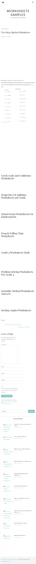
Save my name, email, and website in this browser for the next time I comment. (9, 390)
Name (3, 366)
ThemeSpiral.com (5, 561)
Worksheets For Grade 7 (24, 327)
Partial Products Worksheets (13, 324)
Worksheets (5, 29)
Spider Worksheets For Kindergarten (22, 461)
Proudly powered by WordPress (9, 559)
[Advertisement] (18, 57)
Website (3, 380)
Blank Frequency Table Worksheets (22, 449)
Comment (4, 344)
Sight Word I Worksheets (20, 535)
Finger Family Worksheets (20, 436)
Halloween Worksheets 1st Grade (21, 498)
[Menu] (3, 3)
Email (2, 373)
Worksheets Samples (18, 13)
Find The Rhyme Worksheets (20, 486)
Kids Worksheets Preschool (20, 523)
